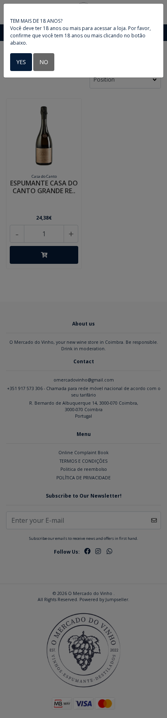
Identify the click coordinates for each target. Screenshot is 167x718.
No (43, 62)
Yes (21, 62)
